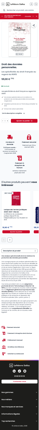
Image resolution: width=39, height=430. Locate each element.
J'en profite (28, 16)
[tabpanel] (19, 284)
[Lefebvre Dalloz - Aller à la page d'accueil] (15, 4)
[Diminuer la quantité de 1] (3, 121)
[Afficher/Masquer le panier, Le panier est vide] (35, 4)
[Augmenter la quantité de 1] (7, 121)
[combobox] (19, 10)
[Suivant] (10, 240)
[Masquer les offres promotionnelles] (37, 16)
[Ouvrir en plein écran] (19, 40)
